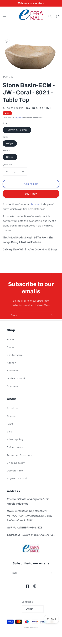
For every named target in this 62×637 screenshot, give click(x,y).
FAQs (10, 424)
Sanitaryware (15, 355)
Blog (9, 432)
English (29, 609)
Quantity (7, 164)
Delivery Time (15, 471)
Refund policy (15, 447)
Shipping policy (16, 463)
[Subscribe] (51, 315)
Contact (12, 416)
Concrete (12, 386)
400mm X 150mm (17, 130)
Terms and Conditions (20, 455)
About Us (12, 408)
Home (10, 339)
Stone (10, 157)
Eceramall (34, 628)
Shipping (19, 118)
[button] (4, 16)
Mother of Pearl (16, 378)
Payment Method (17, 478)
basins (35, 204)
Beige (9, 143)
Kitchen (11, 363)
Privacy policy (15, 439)
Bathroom (13, 370)
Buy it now (31, 193)
